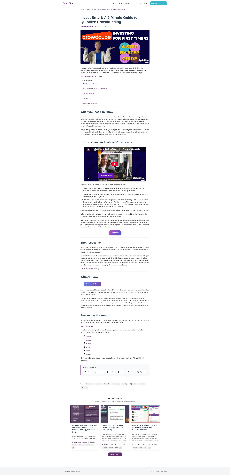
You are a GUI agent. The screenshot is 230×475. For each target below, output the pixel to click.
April (89, 442)
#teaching (84, 387)
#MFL (145, 447)
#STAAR (111, 447)
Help (157, 471)
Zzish (138, 68)
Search (119, 3)
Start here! (115, 232)
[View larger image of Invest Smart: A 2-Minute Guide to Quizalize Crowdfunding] (115, 47)
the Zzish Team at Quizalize (79, 442)
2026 (93, 442)
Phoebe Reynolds (87, 26)
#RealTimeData (90, 444)
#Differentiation (82, 444)
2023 (87, 9)
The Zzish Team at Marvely (139, 445)
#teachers (142, 384)
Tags (113, 3)
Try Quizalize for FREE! (158, 3)
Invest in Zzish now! (86, 326)
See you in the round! (90, 103)
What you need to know (90, 84)
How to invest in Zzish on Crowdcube (95, 88)
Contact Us (164, 471)
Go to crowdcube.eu (92, 284)
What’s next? (87, 98)
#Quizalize (133, 384)
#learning (124, 384)
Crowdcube (112, 68)
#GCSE (140, 447)
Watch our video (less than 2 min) (91, 76)
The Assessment (88, 93)
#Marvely (135, 447)
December (93, 9)
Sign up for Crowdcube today (89, 269)
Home (145, 3)
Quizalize (83, 70)
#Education (107, 384)
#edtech (98, 384)
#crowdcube (89, 384)
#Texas (116, 447)
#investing (116, 384)
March (150, 445)
